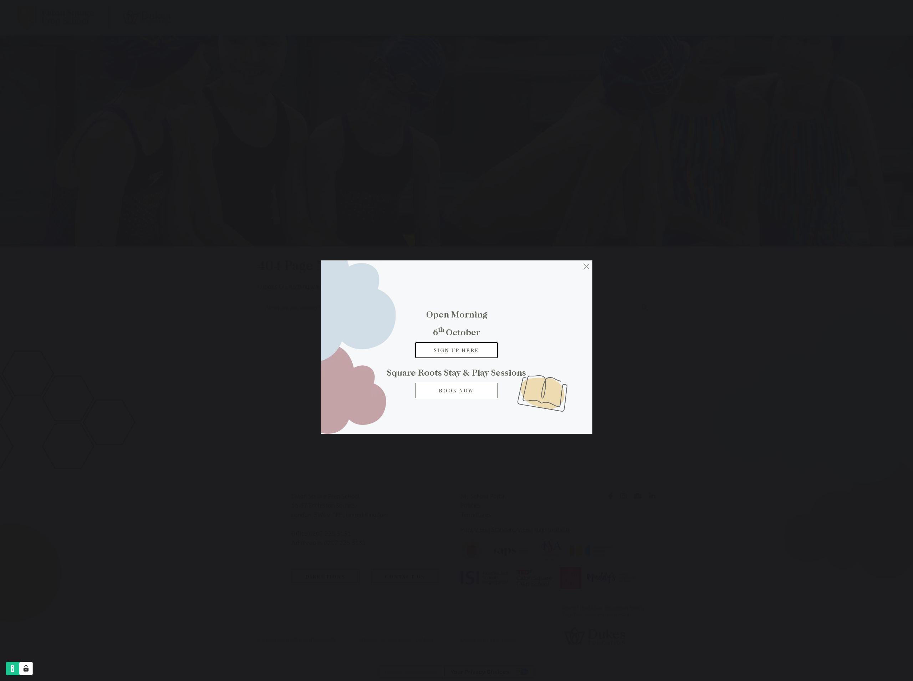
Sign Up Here (456, 350)
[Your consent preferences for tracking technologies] (26, 668)
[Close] (586, 266)
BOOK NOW (456, 390)
